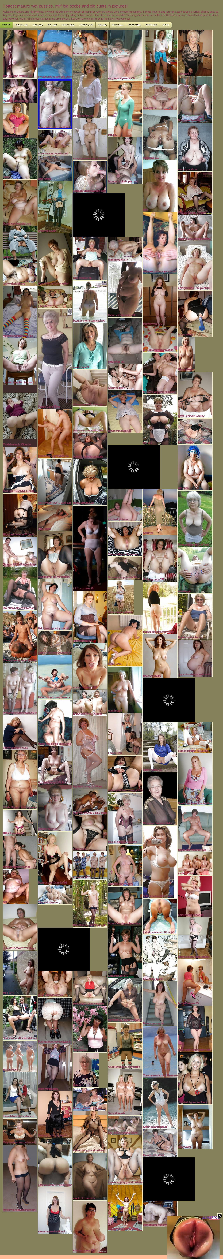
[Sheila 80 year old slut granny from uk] (20, 779)
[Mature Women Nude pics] (121, 596)
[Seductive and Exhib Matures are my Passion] (20, 1017)
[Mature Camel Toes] (55, 358)
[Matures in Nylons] (160, 1143)
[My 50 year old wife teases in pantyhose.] (20, 1178)
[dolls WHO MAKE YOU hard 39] (20, 927)
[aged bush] (55, 517)
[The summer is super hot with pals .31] (20, 636)
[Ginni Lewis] (125, 640)
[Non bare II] (195, 52)
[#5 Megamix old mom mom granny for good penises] (55, 554)
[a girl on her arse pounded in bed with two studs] (55, 642)
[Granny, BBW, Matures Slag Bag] (20, 551)
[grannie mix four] (55, 807)
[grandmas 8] (125, 689)
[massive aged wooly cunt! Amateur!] (55, 142)
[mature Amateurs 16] (90, 666)
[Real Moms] (55, 168)
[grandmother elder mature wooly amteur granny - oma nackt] (160, 339)
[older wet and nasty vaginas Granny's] (160, 242)
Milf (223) (52, 25)
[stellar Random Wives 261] (20, 311)
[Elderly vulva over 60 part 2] (160, 916)
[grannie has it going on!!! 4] (55, 433)
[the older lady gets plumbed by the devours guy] (160, 373)
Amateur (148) (86, 25)
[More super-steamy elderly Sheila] (90, 988)
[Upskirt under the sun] (195, 616)
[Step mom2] (160, 96)
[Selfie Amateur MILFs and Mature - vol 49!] (160, 861)
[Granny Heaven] (55, 206)
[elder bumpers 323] (90, 1226)
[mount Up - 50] (125, 340)
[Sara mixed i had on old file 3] (55, 104)
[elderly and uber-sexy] (20, 732)
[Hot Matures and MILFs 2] (55, 765)
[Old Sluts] (195, 467)
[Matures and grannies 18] (125, 567)
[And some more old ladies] (90, 419)
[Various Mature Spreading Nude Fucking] (125, 538)
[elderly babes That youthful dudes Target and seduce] (195, 265)
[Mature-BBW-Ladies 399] (125, 289)
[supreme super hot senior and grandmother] (195, 737)
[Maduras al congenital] (20, 90)
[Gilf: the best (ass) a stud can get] (55, 481)
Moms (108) (151, 25)
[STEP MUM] (90, 1029)
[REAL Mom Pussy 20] (55, 983)
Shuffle (166, 25)
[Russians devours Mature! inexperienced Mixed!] (20, 514)
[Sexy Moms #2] (125, 1092)
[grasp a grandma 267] (125, 411)
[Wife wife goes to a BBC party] (90, 801)
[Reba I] (20, 158)
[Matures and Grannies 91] (55, 858)
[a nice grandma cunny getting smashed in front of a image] (125, 773)
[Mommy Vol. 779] (160, 299)
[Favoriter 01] (55, 296)
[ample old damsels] (90, 1176)
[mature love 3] (90, 346)
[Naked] (86, 1069)
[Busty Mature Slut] (90, 481)
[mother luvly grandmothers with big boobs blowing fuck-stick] (90, 1131)
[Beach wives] (20, 1056)
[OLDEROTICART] (160, 957)
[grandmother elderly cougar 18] (160, 1213)
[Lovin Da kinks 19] (195, 982)
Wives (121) (117, 25)
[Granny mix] (90, 832)
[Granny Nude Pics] (186, 354)
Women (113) (134, 25)
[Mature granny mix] (160, 1003)
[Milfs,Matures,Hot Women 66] (90, 903)
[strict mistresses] (90, 616)
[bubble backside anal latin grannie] (90, 445)
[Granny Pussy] (125, 376)
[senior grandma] (195, 146)
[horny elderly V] (195, 313)
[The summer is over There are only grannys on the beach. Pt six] (160, 1051)
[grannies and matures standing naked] (125, 865)
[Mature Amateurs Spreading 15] (125, 905)
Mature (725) (21, 25)
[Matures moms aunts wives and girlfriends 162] (90, 301)
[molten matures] (195, 863)
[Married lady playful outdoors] (125, 1000)
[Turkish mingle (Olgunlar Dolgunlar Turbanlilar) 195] (20, 415)
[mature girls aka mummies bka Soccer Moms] (160, 607)
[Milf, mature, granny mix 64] (55, 604)
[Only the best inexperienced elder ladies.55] (20, 1131)
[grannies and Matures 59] (20, 53)
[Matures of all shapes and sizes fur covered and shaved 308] (90, 42)
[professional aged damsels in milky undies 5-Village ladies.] (20, 688)
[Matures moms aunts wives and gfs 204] (55, 677)
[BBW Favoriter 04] (20, 822)
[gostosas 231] (160, 134)
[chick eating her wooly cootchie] (195, 896)
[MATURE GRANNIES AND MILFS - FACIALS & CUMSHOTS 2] (20, 469)
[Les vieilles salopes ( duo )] (125, 1125)
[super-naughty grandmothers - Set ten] (125, 1159)
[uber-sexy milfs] (160, 655)
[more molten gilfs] (55, 1067)
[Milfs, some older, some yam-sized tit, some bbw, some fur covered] (195, 1028)
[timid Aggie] (195, 569)
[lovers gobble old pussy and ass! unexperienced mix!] (55, 722)
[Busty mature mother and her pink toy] (195, 779)
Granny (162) (68, 25)
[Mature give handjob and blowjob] (90, 1098)
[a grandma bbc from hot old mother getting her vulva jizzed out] (195, 658)
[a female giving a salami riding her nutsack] (55, 1162)
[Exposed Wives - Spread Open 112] (90, 702)
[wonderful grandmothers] (195, 1078)
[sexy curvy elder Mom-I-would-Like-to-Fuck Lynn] (55, 1210)
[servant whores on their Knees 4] (20, 852)
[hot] (16, 886)
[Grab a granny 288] (160, 558)
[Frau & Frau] (125, 733)
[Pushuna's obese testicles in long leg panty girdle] (55, 1020)
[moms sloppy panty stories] (195, 937)
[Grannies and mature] (160, 1103)
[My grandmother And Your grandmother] (195, 518)
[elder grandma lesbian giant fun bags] (90, 387)
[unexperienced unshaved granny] (125, 1207)
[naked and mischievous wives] (195, 828)
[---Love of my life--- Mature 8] (20, 361)
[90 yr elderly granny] (55, 894)
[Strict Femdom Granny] (195, 394)
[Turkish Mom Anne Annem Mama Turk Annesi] (20, 1095)
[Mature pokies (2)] (90, 86)
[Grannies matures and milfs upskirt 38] (125, 1045)
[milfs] (160, 185)
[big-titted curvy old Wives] (90, 752)
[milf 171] (160, 419)
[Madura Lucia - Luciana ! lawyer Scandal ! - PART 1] (55, 1114)
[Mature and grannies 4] (195, 99)
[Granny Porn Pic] (16, 120)
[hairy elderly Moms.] (20, 272)
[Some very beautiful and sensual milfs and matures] (20, 202)
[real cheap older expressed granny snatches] (20, 588)
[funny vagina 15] (160, 746)
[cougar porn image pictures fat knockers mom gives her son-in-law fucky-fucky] (90, 139)
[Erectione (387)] (90, 865)
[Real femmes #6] (90, 258)
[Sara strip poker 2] (125, 951)
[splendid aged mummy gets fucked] (90, 176)
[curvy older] (195, 1126)
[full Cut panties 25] (90, 547)
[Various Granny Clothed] (195, 193)
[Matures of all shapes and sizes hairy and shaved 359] (125, 160)
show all (6, 25)
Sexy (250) (38, 25)
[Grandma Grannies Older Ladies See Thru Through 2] (160, 798)
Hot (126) (102, 25)
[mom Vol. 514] (160, 56)
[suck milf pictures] (125, 504)
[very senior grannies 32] (125, 54)
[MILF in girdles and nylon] (125, 818)
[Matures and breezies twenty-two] (195, 227)
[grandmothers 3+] (125, 249)
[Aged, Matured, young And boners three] (55, 259)
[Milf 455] (125, 108)
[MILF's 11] (20, 972)
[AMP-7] (20, 242)
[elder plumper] (195, 431)
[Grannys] (160, 511)
